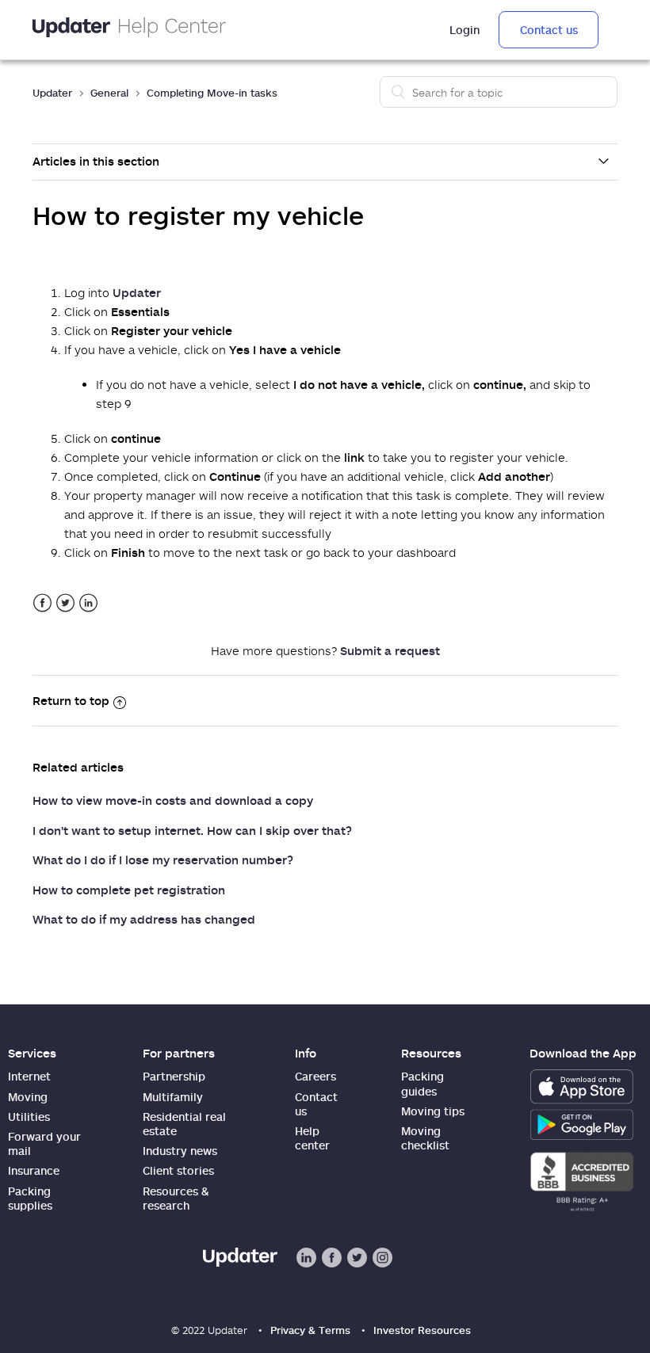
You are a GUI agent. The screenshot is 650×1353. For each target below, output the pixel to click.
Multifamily (173, 1096)
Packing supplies (30, 1198)
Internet (29, 1076)
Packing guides (422, 1083)
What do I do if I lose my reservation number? (162, 859)
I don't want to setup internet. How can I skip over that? (192, 830)
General (109, 92)
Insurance (33, 1170)
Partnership (174, 1076)
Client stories (178, 1170)
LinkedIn (88, 603)
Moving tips (433, 1111)
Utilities (29, 1116)
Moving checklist (425, 1138)
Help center (312, 1138)
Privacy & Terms (310, 1330)
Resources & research (176, 1198)
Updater (52, 92)
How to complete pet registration (128, 889)
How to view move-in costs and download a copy (172, 800)
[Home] (129, 29)
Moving (28, 1096)
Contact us (549, 29)
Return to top (70, 700)
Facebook (42, 603)
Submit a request (390, 650)
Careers (315, 1076)
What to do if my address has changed (143, 919)
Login (464, 29)
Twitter (65, 603)
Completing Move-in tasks (212, 92)
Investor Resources (422, 1330)
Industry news (180, 1150)
